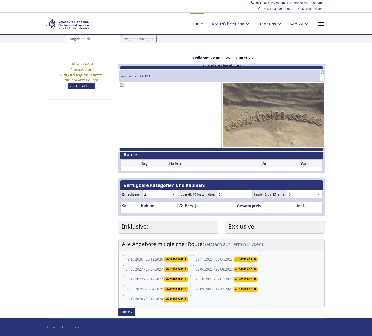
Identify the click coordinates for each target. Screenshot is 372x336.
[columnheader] (130, 206)
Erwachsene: (131, 194)
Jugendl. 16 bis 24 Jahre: (197, 194)
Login (51, 327)
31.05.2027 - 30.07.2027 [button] (156, 269)
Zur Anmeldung (81, 86)
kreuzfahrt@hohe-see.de (305, 3)
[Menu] (321, 24)
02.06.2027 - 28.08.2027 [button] (225, 269)
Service (297, 24)
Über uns (267, 24)
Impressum (76, 327)
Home (197, 24)
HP (61, 327)
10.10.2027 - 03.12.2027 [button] (156, 279)
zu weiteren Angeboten (222, 65)
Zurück (126, 312)
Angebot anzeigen (139, 38)
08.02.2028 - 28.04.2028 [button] (156, 289)
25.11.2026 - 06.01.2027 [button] (225, 259)
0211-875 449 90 (268, 3)
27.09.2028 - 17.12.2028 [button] (225, 289)
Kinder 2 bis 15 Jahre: (269, 194)
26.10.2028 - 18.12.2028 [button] (156, 299)
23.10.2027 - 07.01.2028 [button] (225, 279)
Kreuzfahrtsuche (228, 24)
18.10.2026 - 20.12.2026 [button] (156, 259)
